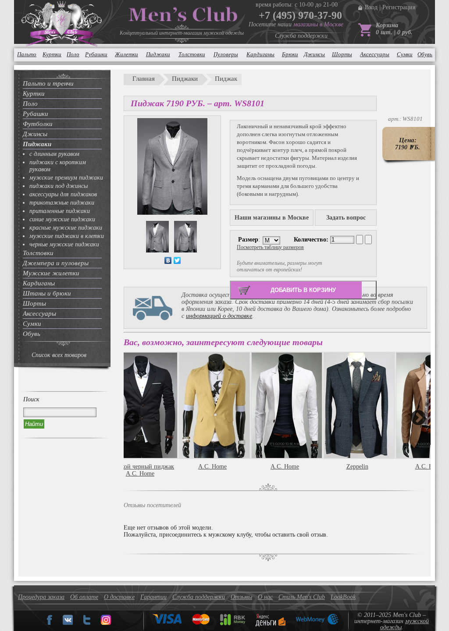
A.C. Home (212, 466)
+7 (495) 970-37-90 (300, 15)
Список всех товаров (59, 355)
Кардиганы (260, 54)
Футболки (38, 123)
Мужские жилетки (51, 273)
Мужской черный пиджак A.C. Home (140, 470)
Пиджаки (158, 54)
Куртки (52, 54)
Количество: (312, 239)
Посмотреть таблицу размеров (270, 247)
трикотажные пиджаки (61, 202)
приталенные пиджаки (59, 211)
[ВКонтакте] (168, 260)
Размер (248, 239)
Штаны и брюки (47, 293)
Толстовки (191, 54)
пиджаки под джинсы (58, 186)
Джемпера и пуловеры (56, 263)
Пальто (26, 54)
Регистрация (398, 7)
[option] (214, 420)
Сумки (405, 54)
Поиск (31, 399)
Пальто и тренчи (48, 83)
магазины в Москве (318, 24)
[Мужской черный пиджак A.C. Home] (140, 405)
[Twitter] (177, 260)
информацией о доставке (219, 316)
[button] (131, 417)
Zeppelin (357, 466)
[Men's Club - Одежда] (68, 623)
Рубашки (96, 54)
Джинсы (314, 54)
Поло (73, 54)
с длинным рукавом (54, 154)
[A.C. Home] (212, 405)
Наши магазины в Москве (272, 217)
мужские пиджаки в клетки (66, 236)
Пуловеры (226, 54)
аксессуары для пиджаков (63, 194)
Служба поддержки (301, 35)
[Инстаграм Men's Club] (106, 623)
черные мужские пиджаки (64, 244)
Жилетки (126, 54)
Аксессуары (374, 54)
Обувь (424, 54)
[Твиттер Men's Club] (86, 623)
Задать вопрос (346, 217)
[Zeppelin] (357, 405)
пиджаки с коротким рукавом (57, 166)
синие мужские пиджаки (62, 219)
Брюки (290, 54)
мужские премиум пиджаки (66, 177)
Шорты (342, 54)
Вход (371, 7)
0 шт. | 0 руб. (394, 32)
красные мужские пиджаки (65, 227)
